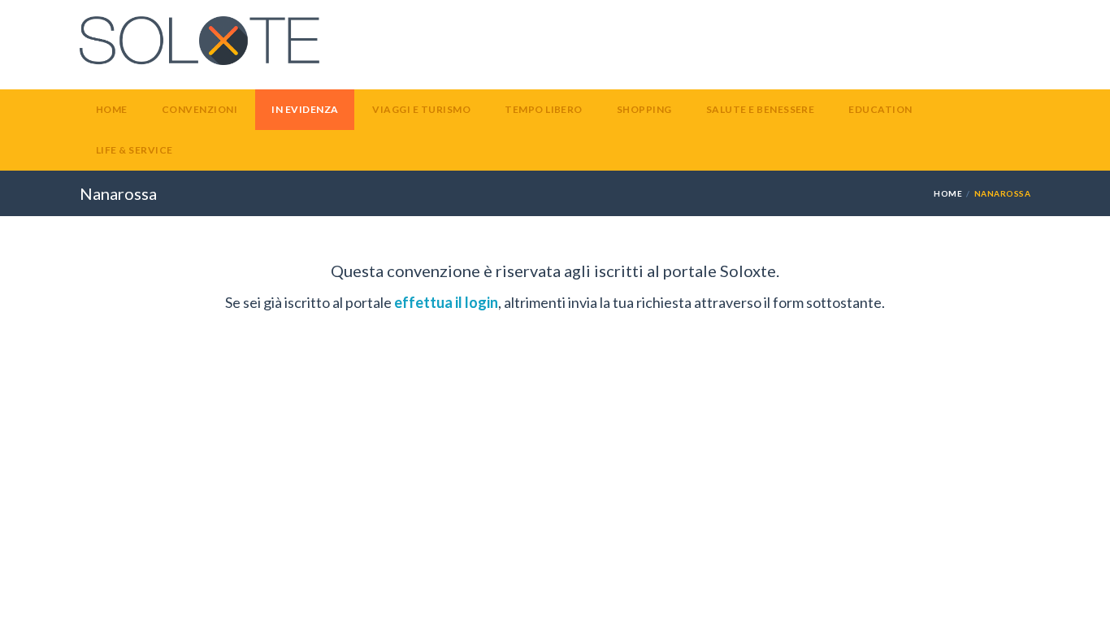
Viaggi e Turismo (421, 109)
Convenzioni (199, 109)
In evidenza (304, 109)
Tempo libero (544, 109)
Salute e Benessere (760, 109)
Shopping (644, 109)
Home (112, 109)
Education (880, 109)
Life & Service (134, 150)
